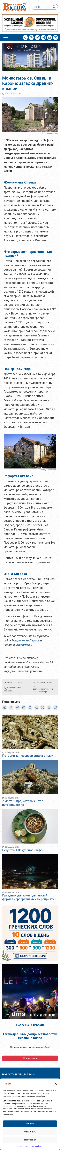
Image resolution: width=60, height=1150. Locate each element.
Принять (30, 1123)
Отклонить (30, 1131)
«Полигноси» (24, 645)
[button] (55, 1083)
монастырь (42, 692)
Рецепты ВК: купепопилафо (22, 850)
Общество (8, 690)
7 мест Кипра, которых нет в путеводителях (22, 802)
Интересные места (15, 688)
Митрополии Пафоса (25, 640)
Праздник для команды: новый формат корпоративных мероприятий (29, 897)
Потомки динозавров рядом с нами (27, 755)
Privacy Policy (23, 1146)
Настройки (30, 1139)
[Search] (54, 7)
